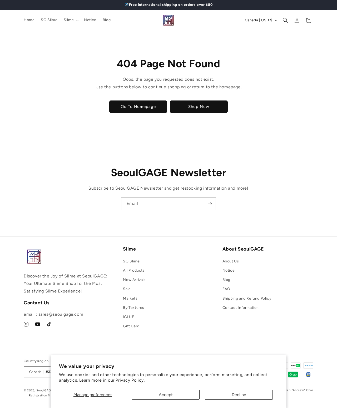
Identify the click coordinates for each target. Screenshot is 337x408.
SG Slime (131, 261)
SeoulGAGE (44, 390)
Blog (226, 279)
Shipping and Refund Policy (246, 298)
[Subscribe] (210, 204)
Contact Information (240, 307)
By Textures (133, 307)
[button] (71, 20)
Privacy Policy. (130, 380)
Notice (228, 270)
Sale (127, 289)
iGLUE (128, 317)
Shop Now (198, 106)
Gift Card (131, 326)
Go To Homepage (138, 106)
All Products (134, 270)
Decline (239, 394)
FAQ (226, 289)
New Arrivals (134, 279)
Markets (130, 298)
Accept (166, 394)
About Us (230, 261)
